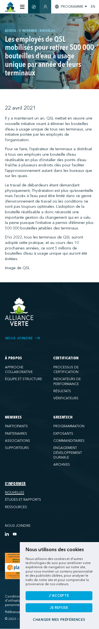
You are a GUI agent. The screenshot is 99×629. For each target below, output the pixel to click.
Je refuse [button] (59, 607)
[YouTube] (14, 534)
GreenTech (63, 417)
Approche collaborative (19, 369)
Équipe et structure (23, 379)
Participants (16, 426)
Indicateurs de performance (67, 381)
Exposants (63, 433)
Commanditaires (68, 441)
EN (93, 6)
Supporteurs (17, 448)
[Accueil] (10, 7)
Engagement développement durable (67, 453)
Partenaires (16, 433)
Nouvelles (14, 492)
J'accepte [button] (59, 595)
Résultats (62, 391)
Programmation (68, 426)
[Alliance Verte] (19, 312)
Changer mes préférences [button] (59, 619)
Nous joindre (18, 525)
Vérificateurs (65, 398)
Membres (13, 417)
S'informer (15, 484)
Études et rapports (23, 499)
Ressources (16, 507)
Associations (17, 441)
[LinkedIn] (7, 534)
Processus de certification (66, 369)
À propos (13, 358)
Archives (61, 464)
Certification (66, 358)
